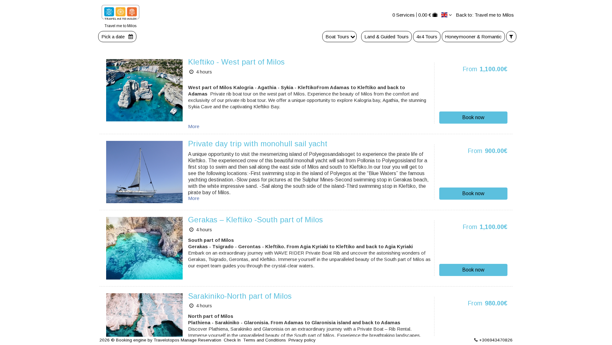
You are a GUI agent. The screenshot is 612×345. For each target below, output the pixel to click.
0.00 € (424, 14)
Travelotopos (166, 340)
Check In (232, 340)
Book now (473, 117)
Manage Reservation (201, 340)
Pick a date (113, 36)
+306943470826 (496, 340)
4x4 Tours (426, 36)
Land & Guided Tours (386, 36)
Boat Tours (337, 36)
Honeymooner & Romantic (473, 36)
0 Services (403, 14)
